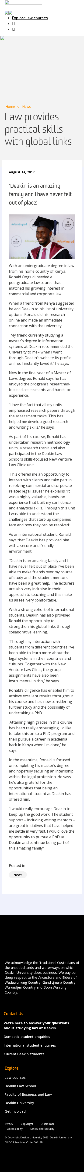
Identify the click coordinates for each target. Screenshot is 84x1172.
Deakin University (19, 1102)
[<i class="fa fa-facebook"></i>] (13, 23)
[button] (8, 12)
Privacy (8, 1123)
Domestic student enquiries (27, 1036)
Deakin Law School (20, 1085)
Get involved (15, 1111)
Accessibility (15, 1128)
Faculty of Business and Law (28, 1094)
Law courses (15, 1077)
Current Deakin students (24, 1054)
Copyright (27, 1123)
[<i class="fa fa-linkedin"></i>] (13, 29)
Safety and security (42, 1128)
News (26, 106)
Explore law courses (30, 17)
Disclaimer (47, 1123)
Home (10, 106)
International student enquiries (30, 1045)
